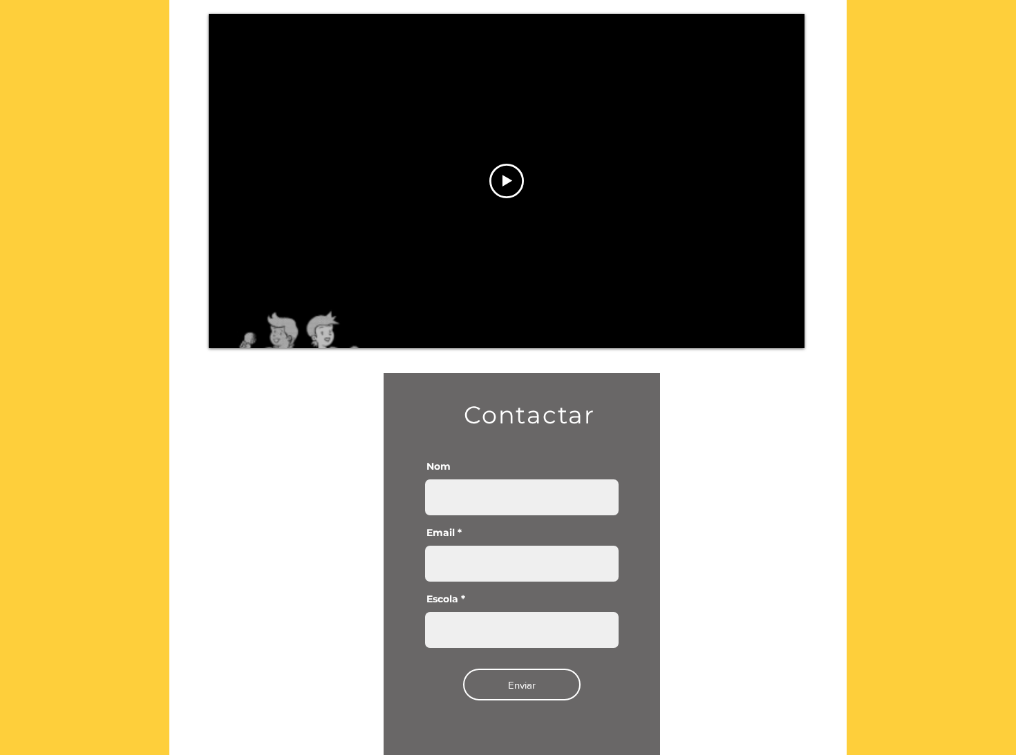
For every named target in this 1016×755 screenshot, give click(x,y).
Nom (438, 466)
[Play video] (506, 181)
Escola (442, 599)
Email (440, 532)
